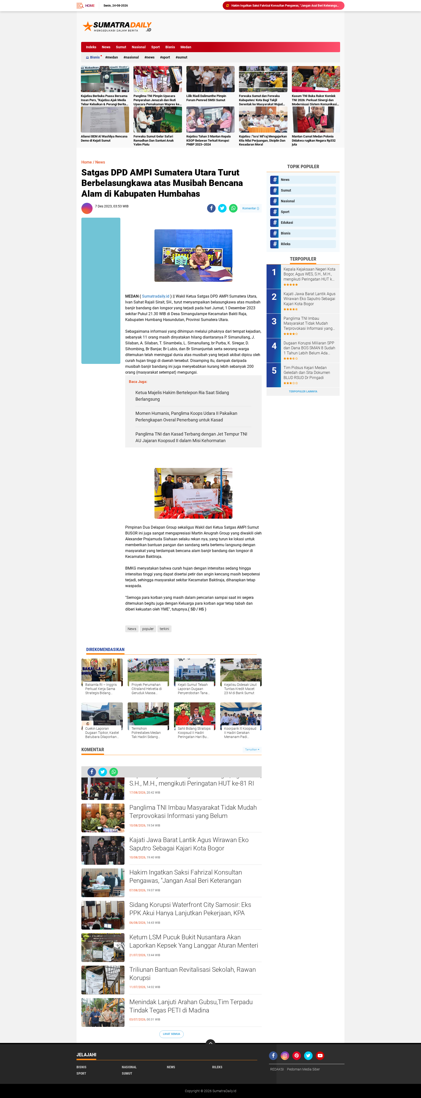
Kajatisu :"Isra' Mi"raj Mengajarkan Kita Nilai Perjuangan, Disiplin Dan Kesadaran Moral (263, 140)
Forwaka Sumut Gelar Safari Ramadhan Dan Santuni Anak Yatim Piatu (154, 140)
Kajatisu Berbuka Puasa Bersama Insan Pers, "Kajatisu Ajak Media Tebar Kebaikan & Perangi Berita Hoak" (104, 100)
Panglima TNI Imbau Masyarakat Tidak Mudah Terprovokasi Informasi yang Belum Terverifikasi (193, 816)
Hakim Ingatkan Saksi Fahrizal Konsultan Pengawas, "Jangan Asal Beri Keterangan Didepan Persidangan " (185, 881)
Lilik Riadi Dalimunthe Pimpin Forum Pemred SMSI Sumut (206, 98)
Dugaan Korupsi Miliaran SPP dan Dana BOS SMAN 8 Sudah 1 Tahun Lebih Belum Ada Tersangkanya (309, 348)
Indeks (91, 47)
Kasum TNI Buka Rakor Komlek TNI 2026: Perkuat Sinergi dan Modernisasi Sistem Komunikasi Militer (314, 100)
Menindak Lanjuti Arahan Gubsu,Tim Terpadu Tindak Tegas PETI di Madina (191, 1006)
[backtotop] (210, 1044)
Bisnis (170, 47)
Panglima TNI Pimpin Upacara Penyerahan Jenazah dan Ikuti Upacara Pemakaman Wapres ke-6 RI (157, 100)
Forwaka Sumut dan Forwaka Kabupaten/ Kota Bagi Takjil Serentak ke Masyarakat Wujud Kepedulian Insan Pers (261, 100)
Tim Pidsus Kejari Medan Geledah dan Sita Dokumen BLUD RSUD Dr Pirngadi (307, 372)
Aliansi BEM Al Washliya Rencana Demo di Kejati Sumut (104, 138)
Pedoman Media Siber (303, 1069)
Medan (186, 47)
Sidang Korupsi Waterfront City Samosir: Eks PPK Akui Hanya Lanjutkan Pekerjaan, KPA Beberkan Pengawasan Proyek (285, 5)
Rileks (285, 244)
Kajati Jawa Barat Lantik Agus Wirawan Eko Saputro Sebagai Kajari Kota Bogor (189, 844)
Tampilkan (251, 749)
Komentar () (250, 208)
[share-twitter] (222, 208)
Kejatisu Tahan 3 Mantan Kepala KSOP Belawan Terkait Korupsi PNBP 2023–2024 (208, 140)
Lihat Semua (171, 1034)
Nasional (139, 47)
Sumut (121, 47)
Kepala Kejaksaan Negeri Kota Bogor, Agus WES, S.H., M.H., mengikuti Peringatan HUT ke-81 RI (195, 779)
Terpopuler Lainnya (303, 391)
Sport (155, 47)
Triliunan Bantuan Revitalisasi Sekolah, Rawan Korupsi (192, 973)
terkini (164, 629)
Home (90, 6)
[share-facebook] (211, 208)
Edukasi (287, 222)
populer (148, 629)
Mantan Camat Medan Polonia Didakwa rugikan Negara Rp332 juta (313, 140)
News (106, 47)
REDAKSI (277, 1069)
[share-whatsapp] (233, 208)
